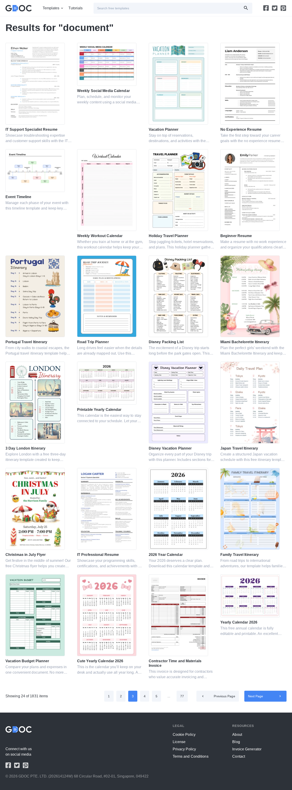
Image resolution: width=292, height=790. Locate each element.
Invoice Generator (246, 749)
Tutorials (75, 8)
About (237, 734)
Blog (236, 742)
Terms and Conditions (191, 756)
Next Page (255, 696)
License (179, 742)
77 (182, 696)
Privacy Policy (184, 749)
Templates (51, 8)
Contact (238, 756)
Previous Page (224, 696)
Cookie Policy (184, 734)
